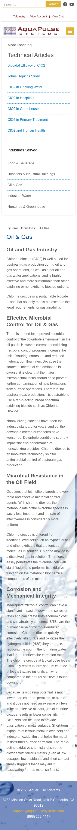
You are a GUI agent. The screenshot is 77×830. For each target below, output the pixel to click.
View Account (38, 16)
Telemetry (19, 16)
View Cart (58, 16)
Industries (28, 228)
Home (14, 228)
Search (53, 4)
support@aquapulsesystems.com (38, 811)
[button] (70, 31)
